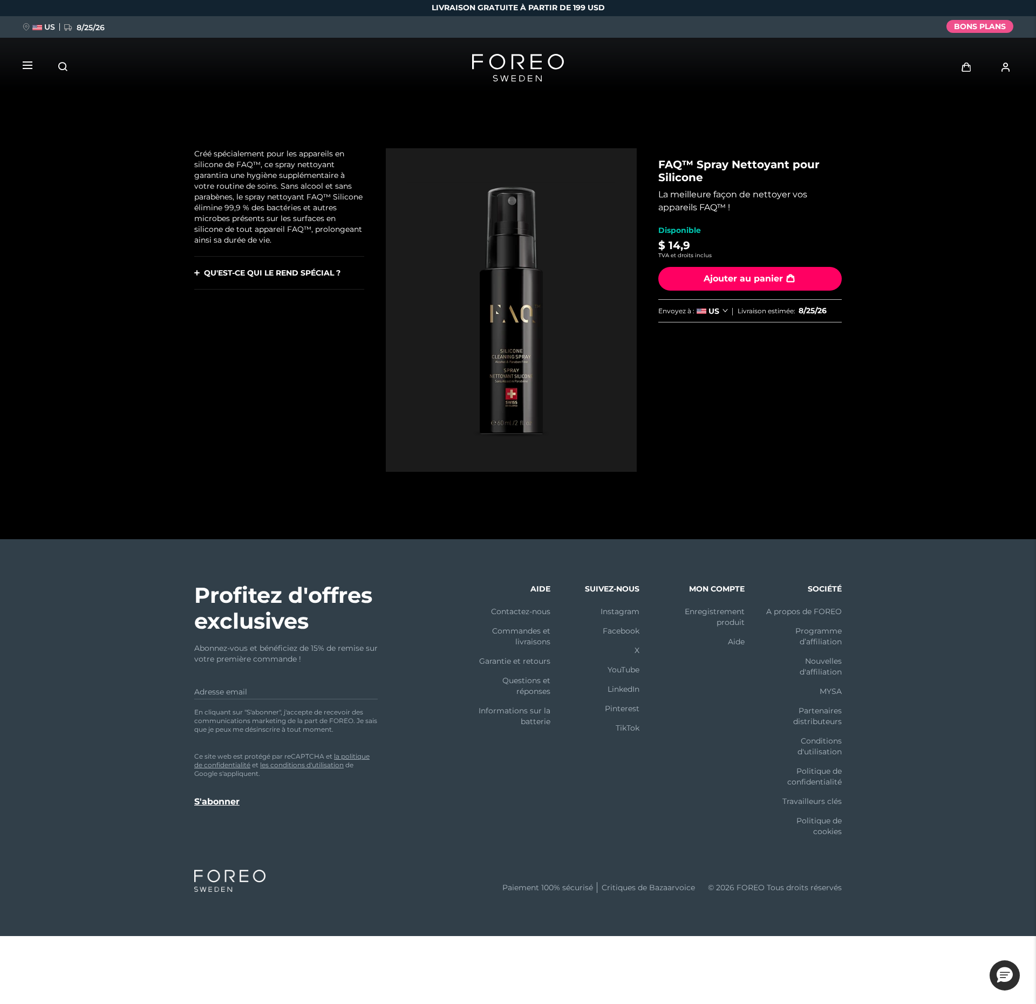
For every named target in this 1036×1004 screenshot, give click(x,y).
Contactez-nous (520, 611)
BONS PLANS (980, 26)
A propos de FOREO (804, 611)
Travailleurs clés (812, 801)
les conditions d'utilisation (302, 765)
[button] (1005, 975)
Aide (736, 642)
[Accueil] (518, 70)
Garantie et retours (514, 661)
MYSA (831, 691)
